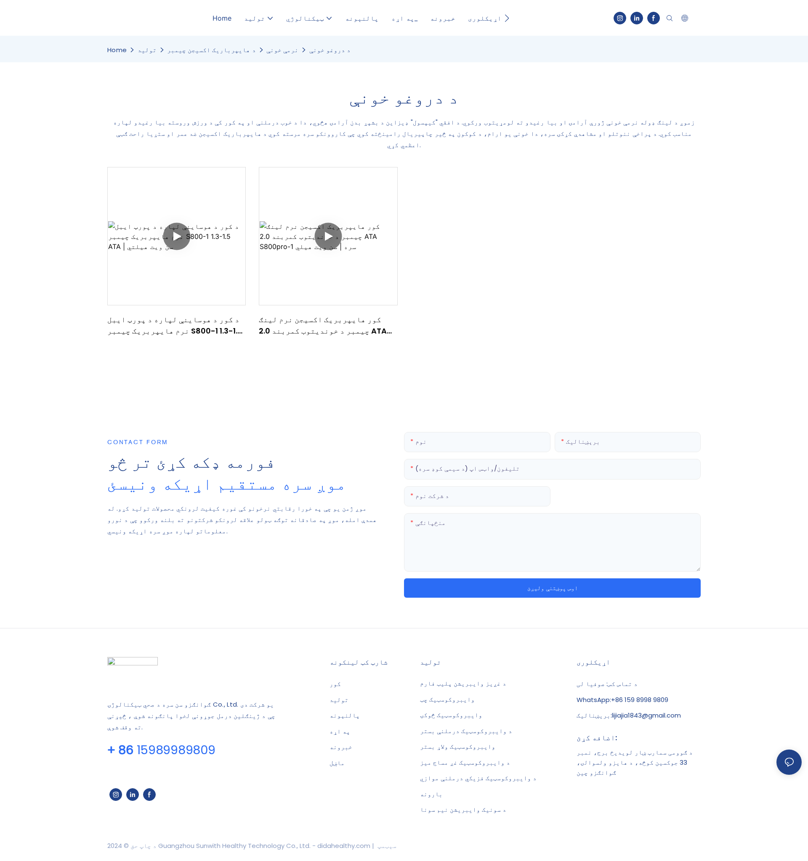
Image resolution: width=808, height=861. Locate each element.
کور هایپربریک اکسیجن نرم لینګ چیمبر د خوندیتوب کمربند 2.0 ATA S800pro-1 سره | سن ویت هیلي (323, 325)
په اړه (340, 731)
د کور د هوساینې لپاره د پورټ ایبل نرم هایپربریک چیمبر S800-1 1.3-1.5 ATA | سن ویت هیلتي (174, 325)
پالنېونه (345, 715)
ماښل (337, 762)
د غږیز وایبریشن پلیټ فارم (463, 683)
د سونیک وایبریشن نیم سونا (463, 809)
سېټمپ (386, 845)
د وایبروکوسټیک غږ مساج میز (465, 762)
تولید (147, 49)
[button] (507, 18)
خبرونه (341, 746)
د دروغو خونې (330, 49)
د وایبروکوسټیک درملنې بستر (466, 731)
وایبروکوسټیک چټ (447, 699)
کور (335, 683)
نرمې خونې (282, 49)
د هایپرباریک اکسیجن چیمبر (211, 49)
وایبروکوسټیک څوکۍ (451, 715)
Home (117, 49)
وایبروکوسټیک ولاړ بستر (457, 746)
